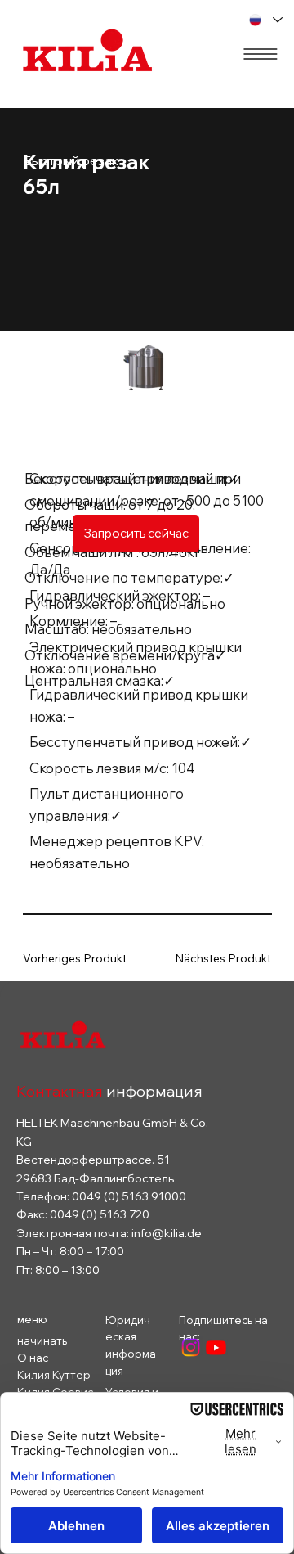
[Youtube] (216, 1347)
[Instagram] (191, 1347)
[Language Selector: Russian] (266, 20)
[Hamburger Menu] (260, 54)
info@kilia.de (166, 1233)
